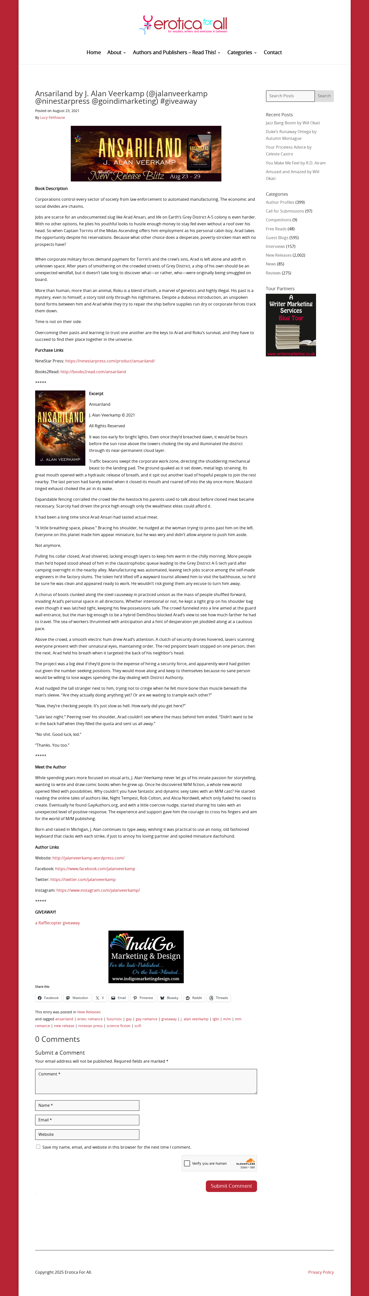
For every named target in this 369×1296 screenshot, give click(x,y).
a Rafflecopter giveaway (57, 923)
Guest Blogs (277, 238)
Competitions (278, 220)
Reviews (273, 273)
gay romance (146, 1019)
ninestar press (90, 1026)
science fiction (119, 1026)
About (114, 53)
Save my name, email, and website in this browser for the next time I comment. (116, 1147)
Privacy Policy (321, 1272)
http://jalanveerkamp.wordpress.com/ (88, 858)
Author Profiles (280, 203)
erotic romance (90, 1019)
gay (129, 1019)
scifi (138, 1026)
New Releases (89, 1012)
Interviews (275, 247)
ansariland (64, 1019)
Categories (239, 53)
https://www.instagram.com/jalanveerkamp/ (98, 890)
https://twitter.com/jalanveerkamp (83, 880)
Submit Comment (231, 1186)
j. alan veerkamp (195, 1019)
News (271, 264)
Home (94, 53)
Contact (273, 53)
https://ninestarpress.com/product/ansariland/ (110, 361)
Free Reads (276, 229)
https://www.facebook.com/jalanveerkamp (95, 869)
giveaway (169, 1019)
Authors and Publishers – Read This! (174, 53)
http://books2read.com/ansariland (93, 372)
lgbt (216, 1019)
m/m (227, 1019)
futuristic (114, 1019)
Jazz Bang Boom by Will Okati (293, 123)
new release (64, 1026)
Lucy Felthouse (52, 118)
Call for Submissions (285, 211)
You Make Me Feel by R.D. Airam (296, 163)
